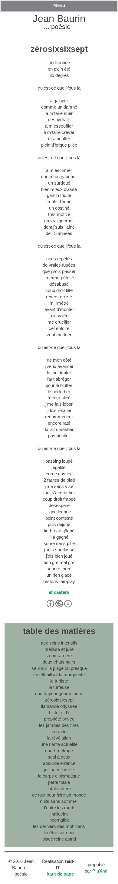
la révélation (59, 737)
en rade (59, 731)
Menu (59, 5)
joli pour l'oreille (59, 769)
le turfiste (59, 680)
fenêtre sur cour (59, 832)
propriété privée (59, 718)
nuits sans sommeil (59, 801)
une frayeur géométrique (59, 693)
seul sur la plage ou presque (59, 668)
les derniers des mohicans (59, 826)
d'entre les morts (59, 807)
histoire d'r (59, 712)
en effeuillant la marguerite (59, 674)
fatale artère (59, 788)
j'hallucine (59, 813)
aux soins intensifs (59, 642)
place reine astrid (59, 838)
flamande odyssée (59, 706)
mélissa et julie (59, 649)
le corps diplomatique (59, 775)
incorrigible (59, 819)
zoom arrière (59, 655)
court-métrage (59, 750)
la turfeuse (59, 687)
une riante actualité (59, 744)
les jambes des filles (59, 725)
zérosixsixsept (59, 699)
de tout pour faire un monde (59, 794)
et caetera (59, 592)
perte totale (59, 782)
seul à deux (59, 756)
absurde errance (59, 763)
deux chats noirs (59, 661)
